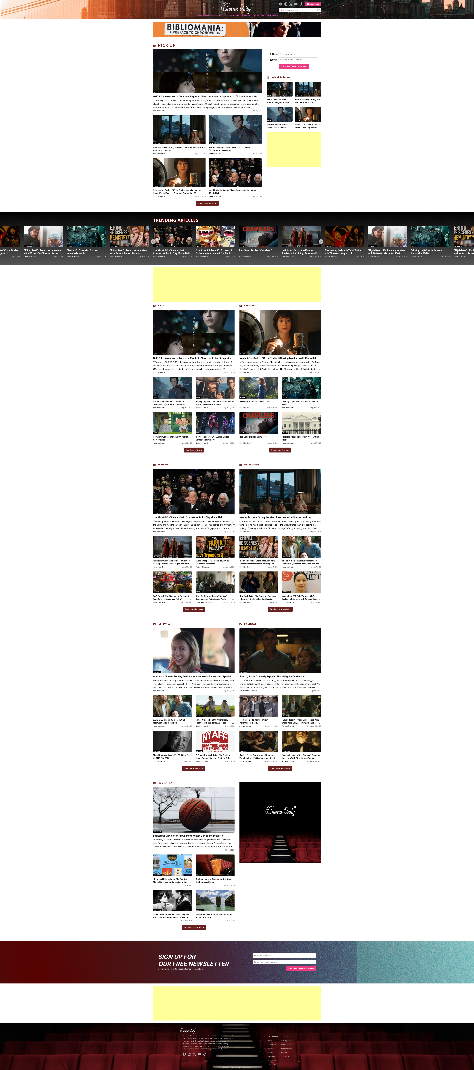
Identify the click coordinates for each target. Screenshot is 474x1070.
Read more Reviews (194, 609)
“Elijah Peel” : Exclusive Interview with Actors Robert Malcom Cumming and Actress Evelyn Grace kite (257, 564)
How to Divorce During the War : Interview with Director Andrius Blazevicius (179, 149)
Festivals (246, 15)
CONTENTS (286, 1036)
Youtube (295, 4)
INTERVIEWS (251, 464)
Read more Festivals (194, 768)
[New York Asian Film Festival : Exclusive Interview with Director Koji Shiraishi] (258, 582)
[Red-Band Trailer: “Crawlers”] (129, 236)
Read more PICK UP (207, 203)
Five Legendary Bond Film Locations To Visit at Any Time (214, 916)
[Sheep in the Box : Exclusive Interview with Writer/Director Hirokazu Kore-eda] (301, 547)
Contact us (285, 1056)
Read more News (194, 450)
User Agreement (287, 1040)
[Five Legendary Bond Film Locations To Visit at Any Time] (215, 900)
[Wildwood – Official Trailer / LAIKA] (258, 388)
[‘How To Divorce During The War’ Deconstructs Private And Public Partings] (215, 582)
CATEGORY (273, 1036)
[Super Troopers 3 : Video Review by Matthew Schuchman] (215, 547)
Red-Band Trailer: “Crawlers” (126, 250)
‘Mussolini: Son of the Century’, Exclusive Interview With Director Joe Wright (301, 756)
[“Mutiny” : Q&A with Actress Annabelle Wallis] (301, 236)
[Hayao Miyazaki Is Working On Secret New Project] (172, 423)
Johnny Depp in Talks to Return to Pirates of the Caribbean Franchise (215, 403)
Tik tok (301, 4)
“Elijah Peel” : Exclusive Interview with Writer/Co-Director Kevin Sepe (257, 253)
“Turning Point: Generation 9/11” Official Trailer (300, 438)
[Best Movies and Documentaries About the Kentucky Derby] (215, 865)
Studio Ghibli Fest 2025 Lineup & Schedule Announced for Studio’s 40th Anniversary (86, 253)
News (199, 15)
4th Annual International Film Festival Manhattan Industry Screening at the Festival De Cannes (170, 882)
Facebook (280, 4)
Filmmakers (243, 246)
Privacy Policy (286, 1044)
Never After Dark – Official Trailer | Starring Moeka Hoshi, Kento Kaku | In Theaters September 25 (177, 191)
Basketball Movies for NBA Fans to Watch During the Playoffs (188, 835)
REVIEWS (162, 464)
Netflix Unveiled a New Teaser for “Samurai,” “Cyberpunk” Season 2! (230, 149)
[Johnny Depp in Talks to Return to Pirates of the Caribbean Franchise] (215, 388)
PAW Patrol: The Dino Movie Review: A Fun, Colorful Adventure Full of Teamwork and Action (171, 599)
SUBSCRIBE (314, 4)
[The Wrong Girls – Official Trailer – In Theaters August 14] (215, 236)
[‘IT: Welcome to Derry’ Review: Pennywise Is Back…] (258, 706)
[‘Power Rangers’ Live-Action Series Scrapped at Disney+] (215, 423)
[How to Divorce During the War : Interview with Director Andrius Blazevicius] (179, 129)
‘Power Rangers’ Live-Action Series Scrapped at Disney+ (212, 438)
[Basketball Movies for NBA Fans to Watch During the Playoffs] (194, 810)
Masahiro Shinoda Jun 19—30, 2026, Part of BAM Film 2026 (172, 756)
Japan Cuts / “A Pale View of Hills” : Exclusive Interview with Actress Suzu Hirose (299, 599)
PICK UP (167, 45)
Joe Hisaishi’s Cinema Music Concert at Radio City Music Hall (232, 191)
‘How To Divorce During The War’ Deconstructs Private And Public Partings (211, 599)
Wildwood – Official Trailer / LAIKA (255, 401)
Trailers (234, 15)
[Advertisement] (294, 149)
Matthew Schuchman (203, 567)
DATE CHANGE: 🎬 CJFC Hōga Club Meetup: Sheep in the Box (169, 721)
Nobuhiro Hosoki (159, 111)
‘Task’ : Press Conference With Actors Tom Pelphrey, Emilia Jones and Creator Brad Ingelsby (258, 758)
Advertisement (287, 1048)
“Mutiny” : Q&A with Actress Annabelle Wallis (298, 252)
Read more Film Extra (194, 927)
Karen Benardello (159, 256)
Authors (284, 1052)
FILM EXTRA (164, 783)
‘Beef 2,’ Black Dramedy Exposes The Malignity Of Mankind (272, 676)
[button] (321, 241)
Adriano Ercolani (245, 726)
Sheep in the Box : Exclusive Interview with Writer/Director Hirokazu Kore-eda (301, 562)
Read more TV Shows (280, 768)
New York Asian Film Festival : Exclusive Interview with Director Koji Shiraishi (257, 597)
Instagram (285, 4)
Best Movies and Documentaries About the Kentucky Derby (214, 880)
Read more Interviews (280, 609)
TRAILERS (250, 305)
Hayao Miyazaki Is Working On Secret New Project (170, 438)
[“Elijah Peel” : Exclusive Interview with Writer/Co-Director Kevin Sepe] (258, 236)
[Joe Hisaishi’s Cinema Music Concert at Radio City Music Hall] (235, 172)
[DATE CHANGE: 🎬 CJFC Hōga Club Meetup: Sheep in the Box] (172, 706)
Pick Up (156, 186)
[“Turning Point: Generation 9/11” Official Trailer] (301, 423)
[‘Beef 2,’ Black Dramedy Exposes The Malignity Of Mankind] (280, 651)
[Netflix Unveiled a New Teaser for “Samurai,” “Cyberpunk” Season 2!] (235, 129)
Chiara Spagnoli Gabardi (204, 602)
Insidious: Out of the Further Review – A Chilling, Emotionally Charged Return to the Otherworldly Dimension (171, 564)
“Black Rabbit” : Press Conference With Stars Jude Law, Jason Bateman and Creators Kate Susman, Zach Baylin (300, 723)
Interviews (211, 15)
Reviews (223, 15)
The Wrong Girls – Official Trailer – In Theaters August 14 (214, 252)
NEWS (161, 305)
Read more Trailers (280, 450)
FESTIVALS (163, 624)
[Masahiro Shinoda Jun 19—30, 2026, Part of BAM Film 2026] (172, 741)
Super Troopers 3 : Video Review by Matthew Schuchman (212, 562)
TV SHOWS (250, 624)
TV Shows (259, 15)
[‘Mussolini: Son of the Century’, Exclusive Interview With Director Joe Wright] (301, 741)
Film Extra (272, 15)
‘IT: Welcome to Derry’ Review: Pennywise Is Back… (253, 721)
